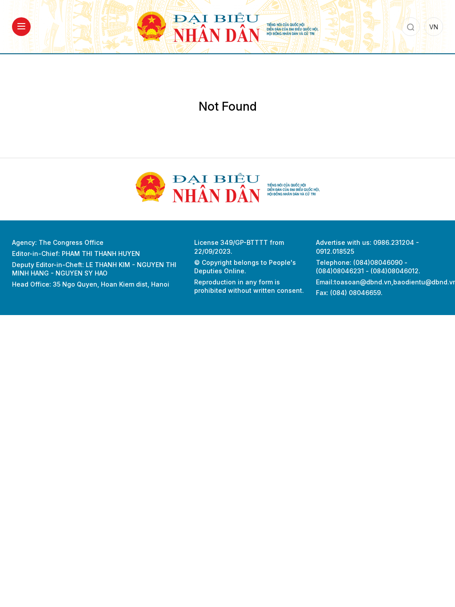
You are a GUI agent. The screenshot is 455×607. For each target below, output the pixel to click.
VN (433, 27)
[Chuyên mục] (21, 26)
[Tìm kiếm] (410, 26)
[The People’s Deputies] (227, 26)
